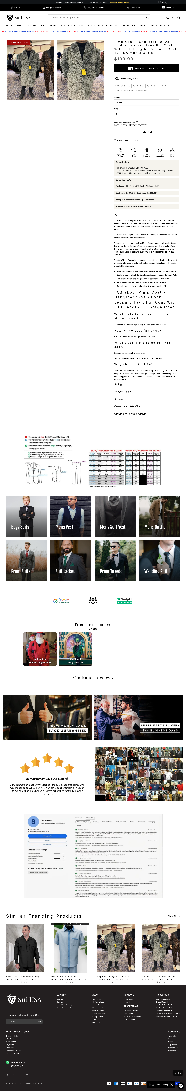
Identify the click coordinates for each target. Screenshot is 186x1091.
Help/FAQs (96, 1022)
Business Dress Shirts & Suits (167, 1017)
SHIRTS (43, 25)
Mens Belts (172, 1039)
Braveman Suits (130, 1019)
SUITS (9, 25)
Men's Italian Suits (163, 999)
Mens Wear (172, 1051)
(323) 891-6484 (18, 1066)
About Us (96, 1005)
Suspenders (172, 1045)
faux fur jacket (153, 86)
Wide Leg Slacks (12, 1053)
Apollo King (128, 1013)
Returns (60, 999)
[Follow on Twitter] (14, 1074)
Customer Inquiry (99, 1002)
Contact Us (96, 999)
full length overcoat (122, 86)
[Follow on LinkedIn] (27, 1074)
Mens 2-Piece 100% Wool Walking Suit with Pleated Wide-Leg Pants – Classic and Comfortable (23, 978)
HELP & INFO (166, 25)
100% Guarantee (99, 1011)
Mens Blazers (11, 1042)
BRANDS (144, 25)
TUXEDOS (20, 25)
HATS (100, 25)
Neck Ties (171, 1042)
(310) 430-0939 (18, 1062)
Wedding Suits (11, 1039)
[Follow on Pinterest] (20, 1074)
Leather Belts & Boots (164, 1005)
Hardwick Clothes (131, 1010)
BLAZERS (32, 25)
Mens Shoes (128, 1002)
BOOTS (91, 25)
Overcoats (10, 1048)
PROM (62, 25)
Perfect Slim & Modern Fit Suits (168, 1014)
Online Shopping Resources (67, 1008)
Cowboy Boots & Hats (164, 1008)
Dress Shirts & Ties (13, 1051)
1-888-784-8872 (132, 186)
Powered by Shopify (32, 1083)
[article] (40, 649)
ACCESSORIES (130, 25)
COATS (71, 25)
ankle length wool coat (124, 91)
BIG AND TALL (113, 25)
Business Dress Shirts (164, 1011)
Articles (95, 1020)
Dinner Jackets (12, 1036)
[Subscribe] (39, 1021)
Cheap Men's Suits (163, 1002)
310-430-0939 (142, 168)
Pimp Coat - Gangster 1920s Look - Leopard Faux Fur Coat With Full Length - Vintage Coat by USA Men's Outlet (115, 978)
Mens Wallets (173, 1048)
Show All (172, 916)
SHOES (53, 25)
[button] (138, 140)
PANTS (81, 25)
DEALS (154, 25)
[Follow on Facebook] (7, 1074)
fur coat (165, 86)
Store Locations (98, 1014)
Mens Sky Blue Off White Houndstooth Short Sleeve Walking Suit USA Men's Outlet (68, 978)
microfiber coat (141, 91)
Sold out (146, 132)
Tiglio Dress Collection (133, 1016)
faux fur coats (138, 86)
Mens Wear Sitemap (65, 1005)
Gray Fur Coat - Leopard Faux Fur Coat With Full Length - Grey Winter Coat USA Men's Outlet (160, 978)
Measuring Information (101, 1008)
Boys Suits (10, 1045)
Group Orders (97, 1017)
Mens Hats (172, 1036)
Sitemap (60, 1002)
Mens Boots (128, 999)
